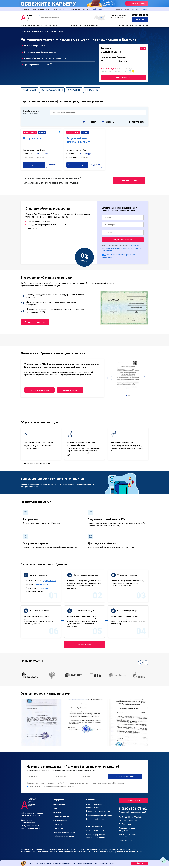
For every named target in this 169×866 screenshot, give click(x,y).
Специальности (29, 90)
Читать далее (29, 743)
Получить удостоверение (34, 165)
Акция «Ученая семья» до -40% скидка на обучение (81, 443)
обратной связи (43, 588)
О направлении (74, 90)
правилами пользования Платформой (108, 783)
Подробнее (52, 165)
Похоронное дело (33, 138)
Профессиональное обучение (133, 25)
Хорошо (140, 863)
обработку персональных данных (73, 783)
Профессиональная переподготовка (39, 25)
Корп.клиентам (59, 9)
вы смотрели (91, 122)
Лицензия (42, 132)
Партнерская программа (64, 832)
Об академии (25, 9)
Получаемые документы (52, 90)
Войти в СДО (97, 9)
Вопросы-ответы (61, 816)
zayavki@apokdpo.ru (41, 584)
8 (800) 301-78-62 (140, 15)
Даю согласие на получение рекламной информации (51, 786)
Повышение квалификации (84, 25)
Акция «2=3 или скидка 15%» (123, 442)
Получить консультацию (122, 240)
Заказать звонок (140, 19)
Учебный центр (25, 31)
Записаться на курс (123, 77)
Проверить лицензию (39, 390)
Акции (48, 9)
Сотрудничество (73, 9)
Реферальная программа (64, 836)
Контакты (86, 9)
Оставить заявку (70, 390)
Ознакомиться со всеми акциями (35, 463)
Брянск (100, 17)
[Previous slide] (109, 378)
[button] (126, 395)
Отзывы (41, 9)
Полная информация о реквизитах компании (95, 836)
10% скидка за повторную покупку (39, 442)
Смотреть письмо (41, 713)
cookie (48, 863)
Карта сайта (58, 828)
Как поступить (91, 90)
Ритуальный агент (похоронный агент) (78, 140)
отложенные (109, 122)
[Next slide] (146, 378)
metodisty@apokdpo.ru (30, 828)
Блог (34, 9)
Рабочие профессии (95, 819)
